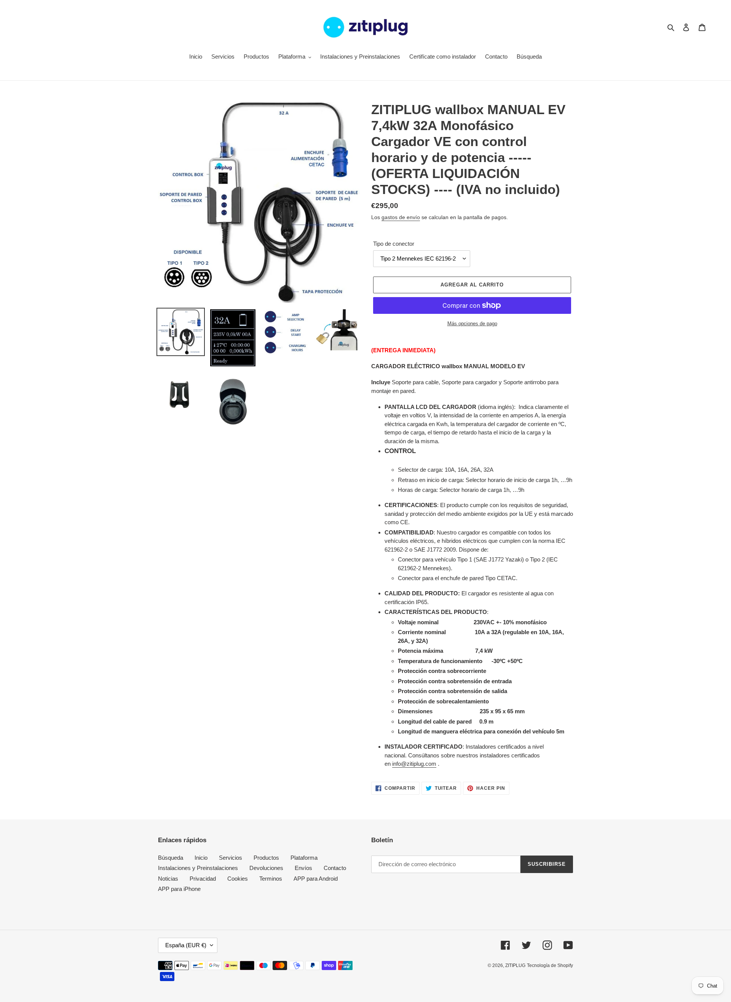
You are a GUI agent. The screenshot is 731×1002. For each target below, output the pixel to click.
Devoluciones (266, 868)
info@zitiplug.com (414, 763)
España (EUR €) (185, 945)
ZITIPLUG (515, 965)
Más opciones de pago (472, 323)
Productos (266, 857)
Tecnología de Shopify (550, 965)
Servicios (230, 857)
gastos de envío (400, 217)
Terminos (270, 878)
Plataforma (304, 857)
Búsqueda (170, 857)
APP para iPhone (179, 889)
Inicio (201, 857)
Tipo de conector (393, 243)
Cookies (237, 878)
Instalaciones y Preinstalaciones (198, 868)
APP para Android (316, 878)
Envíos (303, 868)
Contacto (335, 868)
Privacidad (203, 878)
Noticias (168, 878)
